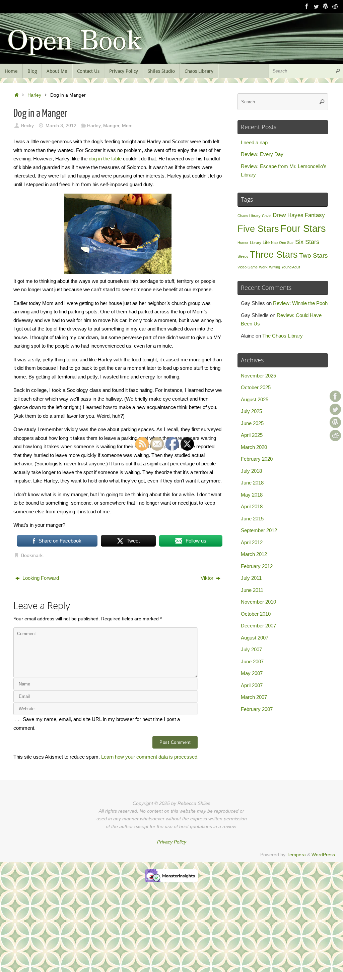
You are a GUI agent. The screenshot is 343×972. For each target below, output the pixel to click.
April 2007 (252, 685)
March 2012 (254, 554)
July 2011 (251, 578)
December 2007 (258, 625)
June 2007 (252, 661)
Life (266, 242)
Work (263, 267)
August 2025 (254, 399)
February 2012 (257, 566)
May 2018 (252, 495)
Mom (127, 125)
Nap (274, 243)
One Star (286, 243)
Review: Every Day (262, 154)
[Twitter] (316, 6)
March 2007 (254, 697)
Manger (111, 125)
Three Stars (274, 254)
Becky (27, 125)
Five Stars (258, 228)
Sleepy (243, 256)
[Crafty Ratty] (325, 6)
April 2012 (252, 542)
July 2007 (251, 649)
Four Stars (303, 228)
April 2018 (252, 506)
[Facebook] (307, 6)
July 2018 (251, 471)
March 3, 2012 (61, 125)
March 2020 (254, 447)
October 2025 (256, 387)
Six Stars (307, 242)
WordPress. (324, 854)
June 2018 (252, 482)
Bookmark (32, 555)
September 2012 (259, 530)
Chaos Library (249, 216)
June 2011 (252, 590)
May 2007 (252, 673)
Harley (34, 95)
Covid (266, 216)
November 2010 (258, 602)
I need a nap (254, 142)
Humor (243, 243)
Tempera (296, 854)
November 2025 (258, 375)
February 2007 (257, 709)
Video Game (247, 267)
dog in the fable (105, 158)
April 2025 (252, 435)
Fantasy (315, 215)
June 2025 (252, 423)
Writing (274, 267)
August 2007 (254, 638)
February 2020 (257, 459)
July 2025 (251, 411)
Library (255, 243)
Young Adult (290, 267)
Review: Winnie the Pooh (300, 303)
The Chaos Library (282, 336)
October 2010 (256, 614)
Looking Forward (40, 578)
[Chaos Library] (335, 6)
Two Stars (313, 255)
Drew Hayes (288, 215)
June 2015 (252, 518)
